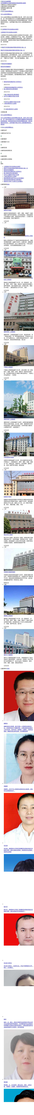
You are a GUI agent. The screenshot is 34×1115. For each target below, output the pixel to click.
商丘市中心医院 (8, 534)
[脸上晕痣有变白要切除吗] (11, 94)
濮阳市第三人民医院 (9, 419)
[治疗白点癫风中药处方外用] (12, 102)
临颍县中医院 (7, 496)
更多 (8, 184)
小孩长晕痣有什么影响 (10, 103)
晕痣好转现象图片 (6, 66)
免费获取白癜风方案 (6, 8)
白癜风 (24, 3)
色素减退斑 (19, 3)
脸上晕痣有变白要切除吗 (11, 89)
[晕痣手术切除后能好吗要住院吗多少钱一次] (13, 47)
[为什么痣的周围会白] (7, 11)
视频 (4, 3)
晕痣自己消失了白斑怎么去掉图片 (13, 181)
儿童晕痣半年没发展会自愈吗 (9, 32)
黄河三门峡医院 (8, 655)
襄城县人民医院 (8, 615)
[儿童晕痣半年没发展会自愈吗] (9, 29)
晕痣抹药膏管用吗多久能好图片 (13, 179)
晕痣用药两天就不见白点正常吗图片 (14, 178)
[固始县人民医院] (17, 278)
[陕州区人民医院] (14, 235)
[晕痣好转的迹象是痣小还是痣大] (13, 87)
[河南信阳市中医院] (19, 456)
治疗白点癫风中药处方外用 (11, 96)
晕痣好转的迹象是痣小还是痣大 (13, 81)
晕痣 (14, 3)
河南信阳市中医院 (9, 457)
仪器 (9, 3)
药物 (12, 3)
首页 (2, 3)
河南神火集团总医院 (9, 572)
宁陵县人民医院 (8, 367)
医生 (7, 3)
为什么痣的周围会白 (6, 14)
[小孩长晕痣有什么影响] (11, 109)
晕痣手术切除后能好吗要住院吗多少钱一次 (13, 50)
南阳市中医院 (7, 210)
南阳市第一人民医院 (9, 331)
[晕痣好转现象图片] (6, 63)
